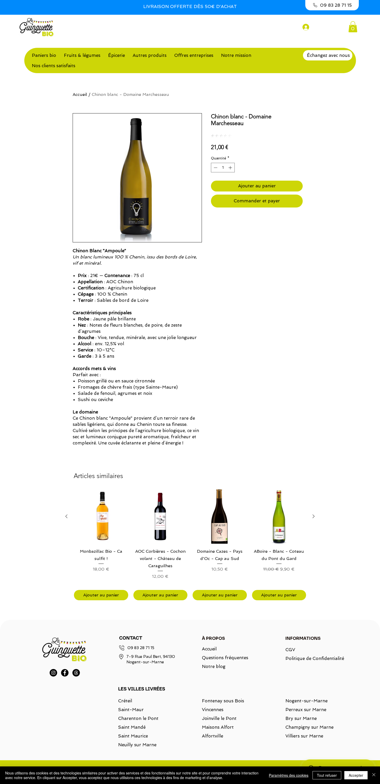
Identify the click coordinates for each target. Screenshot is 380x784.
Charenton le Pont (138, 718)
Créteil (125, 700)
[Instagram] (53, 673)
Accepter (356, 775)
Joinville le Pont (219, 718)
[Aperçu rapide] (101, 516)
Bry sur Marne (301, 718)
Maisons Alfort (218, 727)
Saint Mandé (132, 727)
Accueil (80, 94)
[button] (353, 26)
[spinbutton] (222, 167)
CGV (290, 649)
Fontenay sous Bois (223, 700)
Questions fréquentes (225, 657)
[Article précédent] (66, 516)
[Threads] (76, 673)
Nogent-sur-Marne (306, 700)
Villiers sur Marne (304, 736)
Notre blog (213, 666)
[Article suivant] (313, 516)
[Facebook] (65, 673)
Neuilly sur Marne (137, 744)
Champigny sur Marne (309, 727)
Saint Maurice (133, 736)
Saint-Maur (131, 709)
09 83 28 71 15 (140, 647)
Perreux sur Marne (305, 709)
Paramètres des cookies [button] (288, 775)
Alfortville (212, 736)
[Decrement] (215, 167)
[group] (190, 545)
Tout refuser (327, 775)
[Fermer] (374, 775)
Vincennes (212, 709)
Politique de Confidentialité (311, 658)
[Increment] (230, 167)
